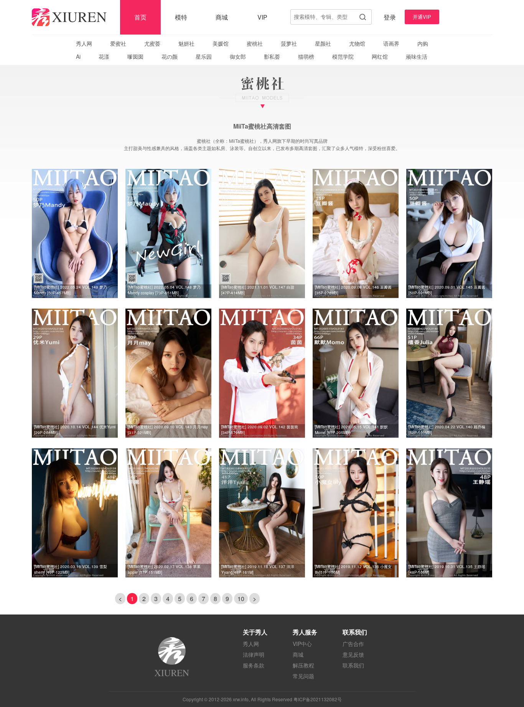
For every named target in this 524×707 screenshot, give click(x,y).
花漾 (104, 56)
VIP (262, 17)
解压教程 (303, 665)
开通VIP (422, 16)
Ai (78, 56)
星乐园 (204, 56)
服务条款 (253, 665)
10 (240, 598)
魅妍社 (186, 43)
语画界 (391, 43)
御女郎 (238, 56)
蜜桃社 (255, 43)
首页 (140, 17)
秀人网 (84, 43)
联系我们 (353, 665)
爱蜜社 (118, 43)
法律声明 (253, 654)
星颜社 (323, 43)
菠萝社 (289, 43)
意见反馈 (353, 654)
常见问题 (303, 676)
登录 (390, 17)
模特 (181, 17)
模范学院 (343, 56)
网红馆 (380, 56)
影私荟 (272, 56)
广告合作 (353, 644)
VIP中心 (302, 644)
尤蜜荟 (152, 43)
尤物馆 (357, 43)
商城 (222, 17)
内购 (422, 43)
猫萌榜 (306, 56)
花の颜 (169, 56)
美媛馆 (221, 43)
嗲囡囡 (135, 56)
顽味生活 (416, 56)
